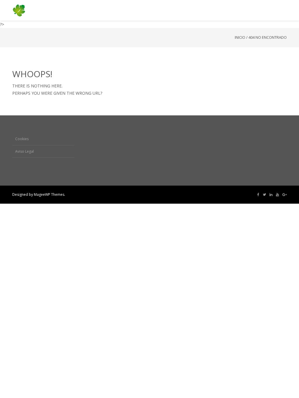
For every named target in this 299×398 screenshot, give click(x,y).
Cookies (22, 138)
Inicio (240, 37)
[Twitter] (264, 194)
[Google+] (284, 194)
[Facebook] (258, 194)
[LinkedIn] (271, 194)
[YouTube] (277, 194)
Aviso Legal (24, 151)
